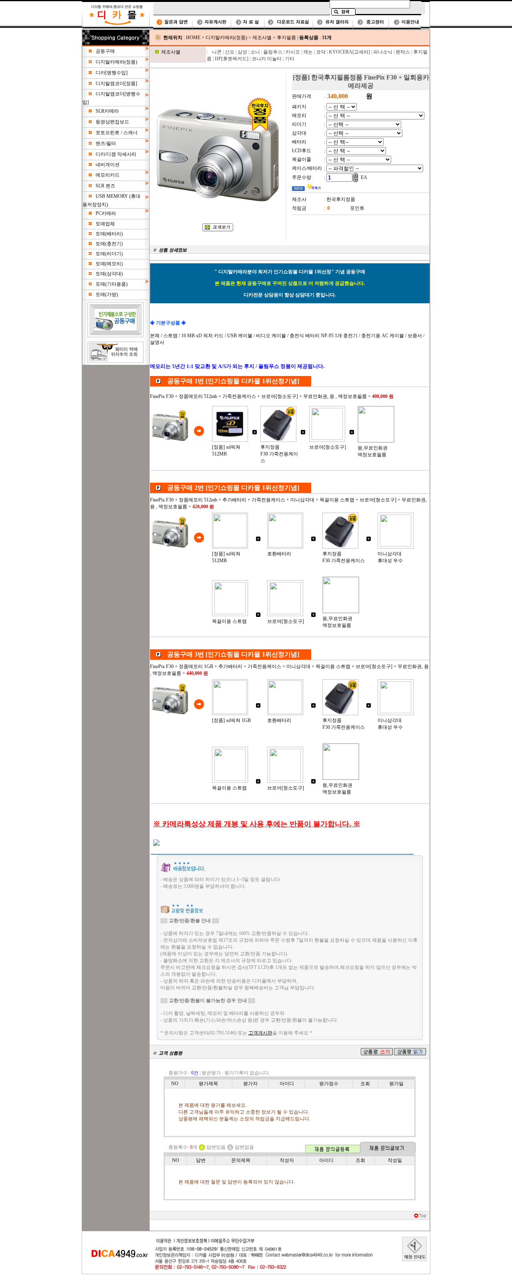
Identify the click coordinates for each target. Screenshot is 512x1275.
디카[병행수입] (112, 73)
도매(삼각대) (109, 273)
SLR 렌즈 (105, 186)
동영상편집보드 (112, 122)
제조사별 (262, 37)
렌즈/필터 (106, 143)
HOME (193, 37)
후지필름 (286, 37)
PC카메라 (106, 213)
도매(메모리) (109, 264)
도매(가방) (107, 294)
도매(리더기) (109, 254)
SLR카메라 (107, 111)
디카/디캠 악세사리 (116, 154)
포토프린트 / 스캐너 (117, 132)
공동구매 (105, 51)
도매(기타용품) (112, 284)
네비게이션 (108, 164)
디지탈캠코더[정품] (116, 83)
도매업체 (105, 224)
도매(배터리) (109, 234)
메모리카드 (108, 175)
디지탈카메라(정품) (116, 62)
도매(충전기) (109, 244)
